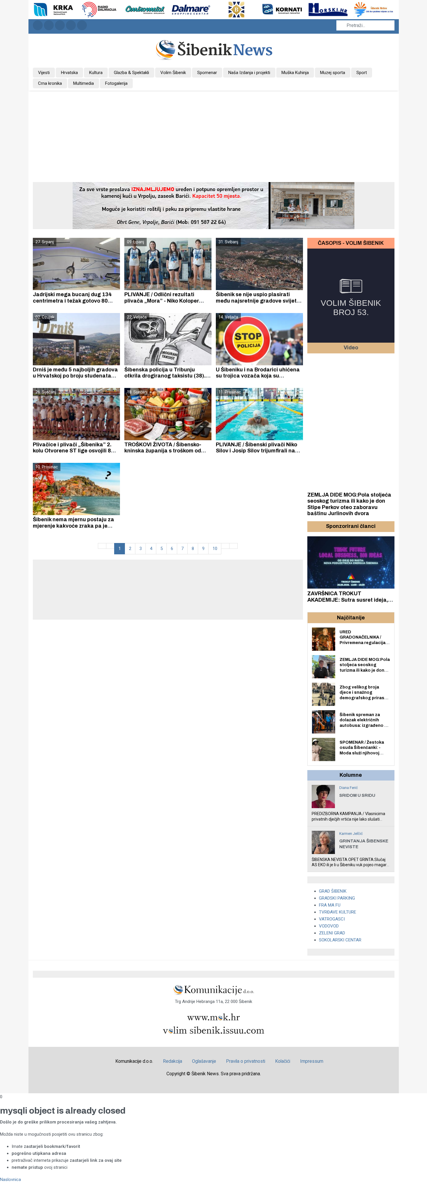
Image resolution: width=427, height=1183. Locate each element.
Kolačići (282, 1061)
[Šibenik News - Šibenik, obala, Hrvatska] (213, 49)
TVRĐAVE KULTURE (337, 912)
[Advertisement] (213, 134)
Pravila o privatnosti (245, 1061)
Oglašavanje (204, 1061)
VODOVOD (329, 926)
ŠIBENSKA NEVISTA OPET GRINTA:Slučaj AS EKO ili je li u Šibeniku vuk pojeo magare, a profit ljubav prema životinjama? (351, 864)
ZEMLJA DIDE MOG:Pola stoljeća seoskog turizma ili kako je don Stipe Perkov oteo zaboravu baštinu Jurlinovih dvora (349, 504)
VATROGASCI (332, 919)
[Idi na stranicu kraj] (233, 546)
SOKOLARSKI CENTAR (340, 940)
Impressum (311, 1061)
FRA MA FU (329, 905)
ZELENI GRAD (332, 933)
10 (215, 548)
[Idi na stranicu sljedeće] (225, 546)
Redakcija (172, 1061)
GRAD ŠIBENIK (333, 891)
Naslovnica (10, 1179)
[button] (312, 526)
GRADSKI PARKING (337, 898)
